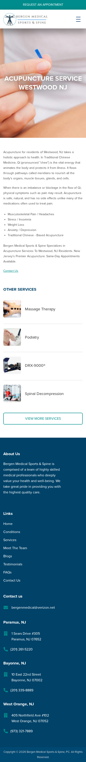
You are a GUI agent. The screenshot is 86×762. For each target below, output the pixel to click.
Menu (78, 22)
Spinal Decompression (44, 393)
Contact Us (10, 271)
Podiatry (32, 337)
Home (8, 524)
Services (9, 540)
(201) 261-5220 (21, 649)
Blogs (7, 556)
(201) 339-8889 (21, 690)
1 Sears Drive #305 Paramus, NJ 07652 (26, 636)
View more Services (43, 418)
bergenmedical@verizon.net (33, 607)
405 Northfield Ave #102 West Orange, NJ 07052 (30, 718)
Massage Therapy (40, 309)
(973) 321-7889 (21, 731)
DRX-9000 (35, 365)
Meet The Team (15, 548)
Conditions (11, 532)
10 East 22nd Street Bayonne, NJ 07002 (26, 677)
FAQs (7, 572)
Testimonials (12, 564)
